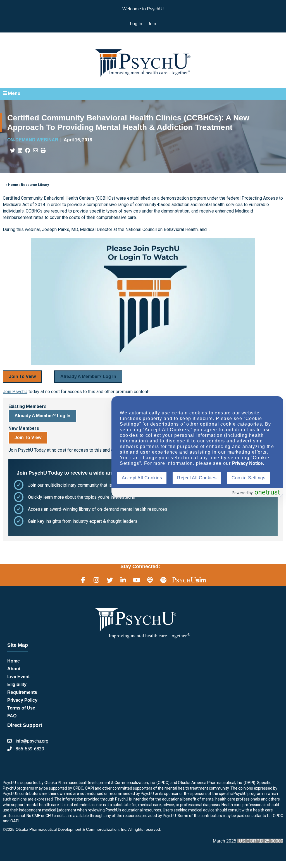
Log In (136, 23)
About (13, 668)
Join (152, 23)
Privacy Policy (22, 700)
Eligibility (17, 684)
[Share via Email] (35, 150)
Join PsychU (15, 391)
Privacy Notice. (248, 463)
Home (13, 661)
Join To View (22, 376)
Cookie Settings (248, 477)
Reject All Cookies (196, 477)
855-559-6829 (29, 749)
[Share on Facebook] (27, 150)
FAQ (11, 715)
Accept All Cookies (142, 477)
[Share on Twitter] (12, 150)
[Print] (43, 150)
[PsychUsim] (189, 580)
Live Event (18, 676)
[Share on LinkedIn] (20, 150)
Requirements (22, 692)
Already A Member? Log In (88, 376)
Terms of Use (21, 708)
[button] (143, 93)
